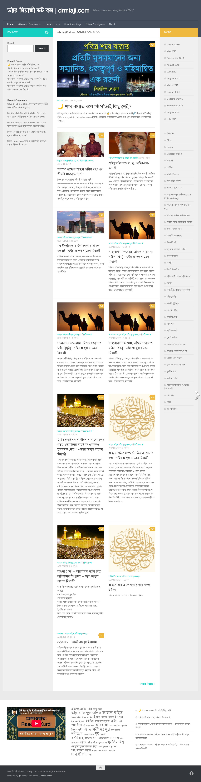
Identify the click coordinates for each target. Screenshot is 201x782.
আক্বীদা (170, 167)
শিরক (169, 402)
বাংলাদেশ (104, 738)
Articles (171, 133)
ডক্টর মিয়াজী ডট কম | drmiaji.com (48, 10)
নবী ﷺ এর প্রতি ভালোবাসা (178, 290)
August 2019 (173, 65)
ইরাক (97, 717)
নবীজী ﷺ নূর (173, 303)
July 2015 (171, 119)
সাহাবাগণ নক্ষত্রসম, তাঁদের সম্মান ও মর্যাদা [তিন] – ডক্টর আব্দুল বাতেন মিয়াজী (131, 257)
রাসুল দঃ (112, 746)
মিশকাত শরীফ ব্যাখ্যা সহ (177, 351)
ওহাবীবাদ (78, 725)
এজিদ (114, 721)
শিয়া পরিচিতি (103, 751)
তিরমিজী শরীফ (173, 269)
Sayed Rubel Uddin (17, 104)
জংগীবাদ (170, 262)
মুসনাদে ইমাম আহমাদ (176, 364)
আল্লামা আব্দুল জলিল (86, 713)
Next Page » (148, 683)
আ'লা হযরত (97, 709)
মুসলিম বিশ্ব (171, 371)
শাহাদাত (94, 751)
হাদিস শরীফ (172, 409)
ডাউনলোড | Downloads (29, 24)
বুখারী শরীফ (172, 337)
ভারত (83, 742)
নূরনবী (103, 734)
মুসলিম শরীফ (172, 378)
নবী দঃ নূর (101, 729)
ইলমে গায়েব (108, 717)
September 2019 (175, 58)
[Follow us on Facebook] (47, 32)
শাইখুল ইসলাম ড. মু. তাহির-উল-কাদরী (123, 158)
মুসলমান (102, 742)
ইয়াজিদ (90, 721)
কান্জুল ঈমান (90, 726)
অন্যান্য (60, 633)
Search (10, 43)
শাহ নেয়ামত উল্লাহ (81, 750)
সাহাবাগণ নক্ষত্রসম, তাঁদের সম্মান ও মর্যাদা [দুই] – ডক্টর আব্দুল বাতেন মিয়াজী (79, 348)
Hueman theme (45, 775)
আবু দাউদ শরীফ (174, 181)
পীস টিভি (170, 324)
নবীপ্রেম (76, 734)
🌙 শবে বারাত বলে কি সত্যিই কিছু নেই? (94, 106)
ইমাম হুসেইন (87, 717)
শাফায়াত (170, 395)
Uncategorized (174, 153)
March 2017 (172, 85)
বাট (121, 738)
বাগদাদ (114, 738)
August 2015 (173, 112)
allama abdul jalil (81, 709)
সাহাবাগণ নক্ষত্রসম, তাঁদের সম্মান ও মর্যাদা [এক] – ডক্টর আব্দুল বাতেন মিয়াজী (131, 348)
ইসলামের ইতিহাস (77, 721)
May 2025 (171, 51)
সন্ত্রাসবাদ (112, 750)
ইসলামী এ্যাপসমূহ (72, 24)
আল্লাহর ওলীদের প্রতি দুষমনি (179, 215)
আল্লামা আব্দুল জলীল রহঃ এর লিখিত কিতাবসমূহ (75, 161)
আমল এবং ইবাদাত (174, 187)
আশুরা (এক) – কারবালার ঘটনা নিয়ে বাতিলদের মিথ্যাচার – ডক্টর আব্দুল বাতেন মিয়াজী (79, 576)
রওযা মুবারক (103, 746)
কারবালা (101, 725)
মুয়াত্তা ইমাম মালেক (175, 357)
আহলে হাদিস (76, 717)
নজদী (169, 283)
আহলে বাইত (112, 713)
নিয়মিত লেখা (52, 24)
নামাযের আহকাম (89, 734)
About (112, 24)
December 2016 (175, 99)
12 (102, 397)
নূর (97, 734)
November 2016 (175, 105)
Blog (60, 100)
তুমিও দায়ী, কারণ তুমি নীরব (178, 276)
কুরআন (124, 725)
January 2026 (173, 44)
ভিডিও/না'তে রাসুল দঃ (176, 344)
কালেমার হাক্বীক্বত (114, 726)
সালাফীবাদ (79, 754)
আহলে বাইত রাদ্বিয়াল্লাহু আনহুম (68, 237)
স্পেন (90, 755)
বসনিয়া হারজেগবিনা (84, 738)
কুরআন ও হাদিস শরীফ (176, 249)
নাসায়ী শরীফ (172, 310)
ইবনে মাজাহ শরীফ (174, 228)
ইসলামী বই (171, 242)
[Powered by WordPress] (20, 776)
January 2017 (173, 92)
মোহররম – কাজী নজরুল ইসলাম (77, 642)
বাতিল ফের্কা (172, 330)
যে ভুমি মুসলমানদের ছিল (84, 746)
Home (10, 24)
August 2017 (173, 78)
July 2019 (171, 71)
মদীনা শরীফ (92, 742)
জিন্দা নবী (76, 730)
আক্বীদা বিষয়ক (173, 174)
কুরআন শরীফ (172, 256)
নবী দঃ (87, 730)
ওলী (120, 721)
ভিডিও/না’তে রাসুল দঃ (95, 24)
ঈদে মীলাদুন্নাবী (102, 721)
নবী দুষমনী (171, 296)
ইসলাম (119, 717)
